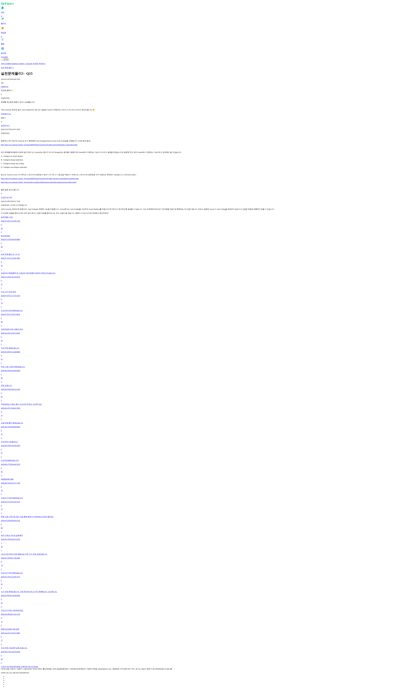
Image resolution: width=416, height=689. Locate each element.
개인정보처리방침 (13, 667)
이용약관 (24, 667)
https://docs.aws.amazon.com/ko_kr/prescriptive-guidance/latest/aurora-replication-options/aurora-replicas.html (38, 182)
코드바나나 (5, 125)
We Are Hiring (33, 667)
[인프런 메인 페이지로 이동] (208, 3)
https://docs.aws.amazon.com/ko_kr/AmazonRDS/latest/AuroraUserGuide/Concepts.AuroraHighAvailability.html (40, 179)
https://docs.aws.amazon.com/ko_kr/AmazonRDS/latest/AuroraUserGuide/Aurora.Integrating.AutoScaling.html (39, 145)
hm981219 (4, 87)
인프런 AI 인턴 (6, 197)
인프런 (3, 667)
